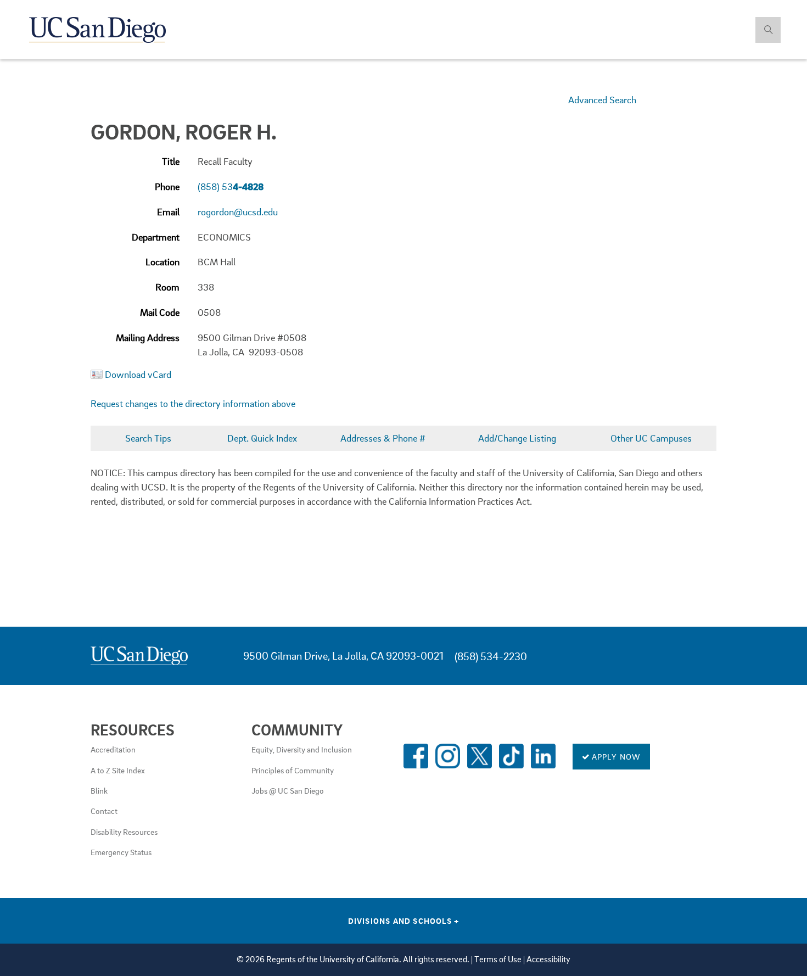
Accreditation (113, 749)
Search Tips (148, 438)
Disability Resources (124, 831)
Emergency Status (121, 852)
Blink (99, 790)
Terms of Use (498, 959)
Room (167, 287)
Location (162, 261)
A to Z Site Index (118, 770)
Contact (104, 811)
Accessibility (548, 959)
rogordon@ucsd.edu (238, 211)
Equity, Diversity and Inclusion (301, 749)
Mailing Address (148, 337)
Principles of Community (292, 770)
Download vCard (138, 374)
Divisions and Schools (403, 920)
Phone (167, 186)
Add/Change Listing (517, 438)
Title (171, 161)
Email (168, 211)
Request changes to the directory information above (193, 403)
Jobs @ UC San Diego (287, 790)
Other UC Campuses (651, 438)
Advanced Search (602, 99)
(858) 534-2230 (491, 656)
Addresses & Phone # (382, 438)
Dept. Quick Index (262, 438)
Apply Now (615, 756)
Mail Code (160, 312)
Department (156, 237)
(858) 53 (231, 186)
